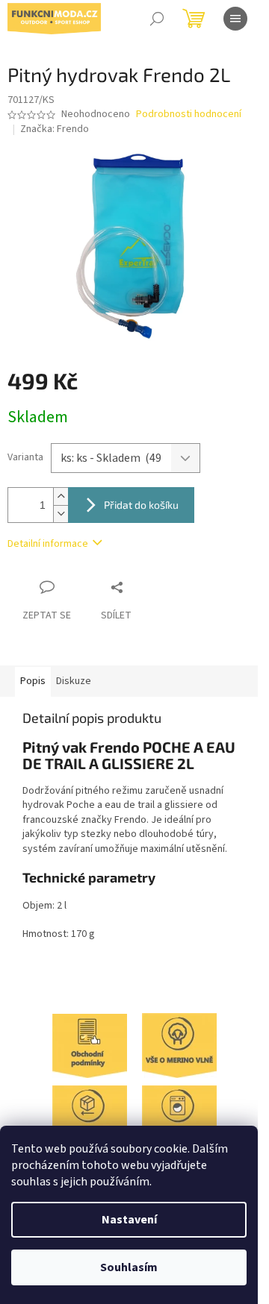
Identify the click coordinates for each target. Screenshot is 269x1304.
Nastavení (129, 1219)
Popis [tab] (33, 681)
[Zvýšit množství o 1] (60, 496)
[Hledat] (157, 19)
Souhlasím (129, 1267)
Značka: (54, 129)
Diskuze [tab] (73, 681)
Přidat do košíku (141, 504)
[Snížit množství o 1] (60, 513)
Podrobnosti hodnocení (188, 114)
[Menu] (235, 19)
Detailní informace (47, 543)
